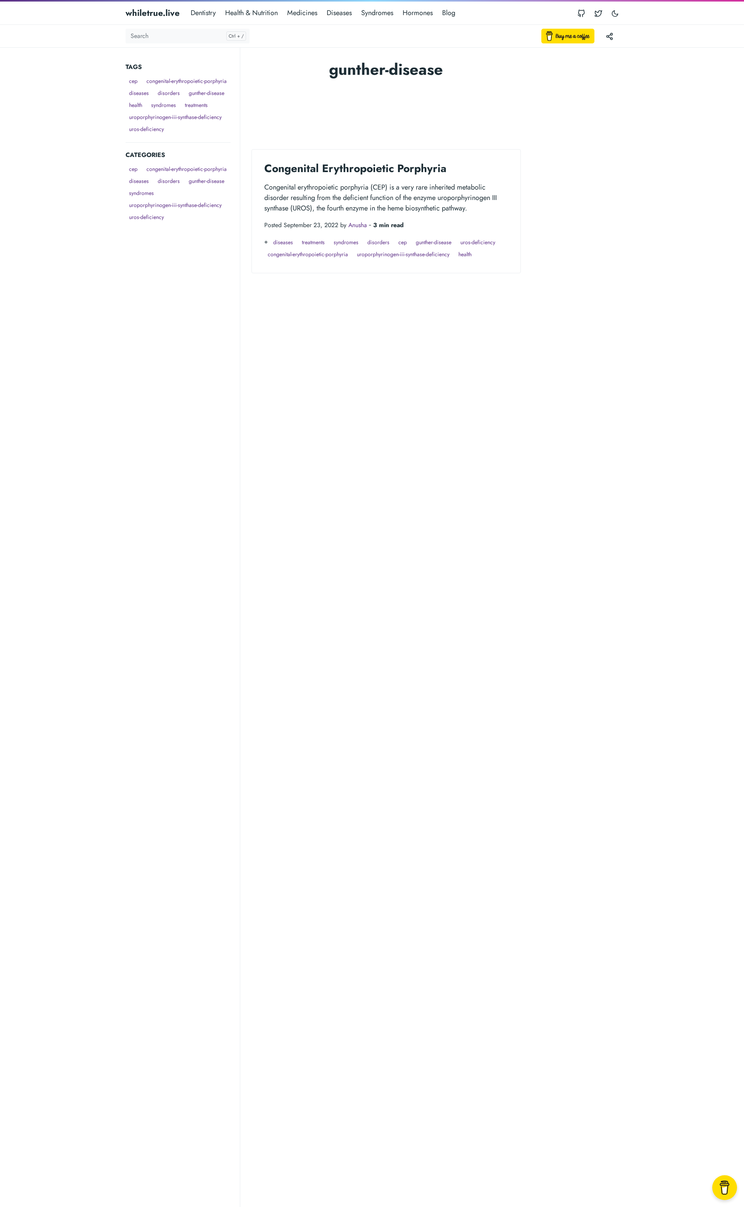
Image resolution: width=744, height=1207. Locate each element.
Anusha (357, 225)
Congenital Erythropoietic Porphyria (355, 168)
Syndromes (377, 13)
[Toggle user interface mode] (615, 13)
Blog (448, 13)
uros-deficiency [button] (146, 129)
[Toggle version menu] (609, 36)
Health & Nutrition (251, 13)
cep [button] (133, 81)
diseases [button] (139, 93)
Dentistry (203, 13)
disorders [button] (169, 93)
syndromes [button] (163, 105)
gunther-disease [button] (206, 93)
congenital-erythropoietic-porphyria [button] (186, 81)
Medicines (302, 13)
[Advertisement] (183, 339)
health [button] (135, 105)
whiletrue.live (153, 13)
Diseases (339, 13)
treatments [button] (196, 105)
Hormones (418, 13)
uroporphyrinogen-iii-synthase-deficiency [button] (175, 117)
